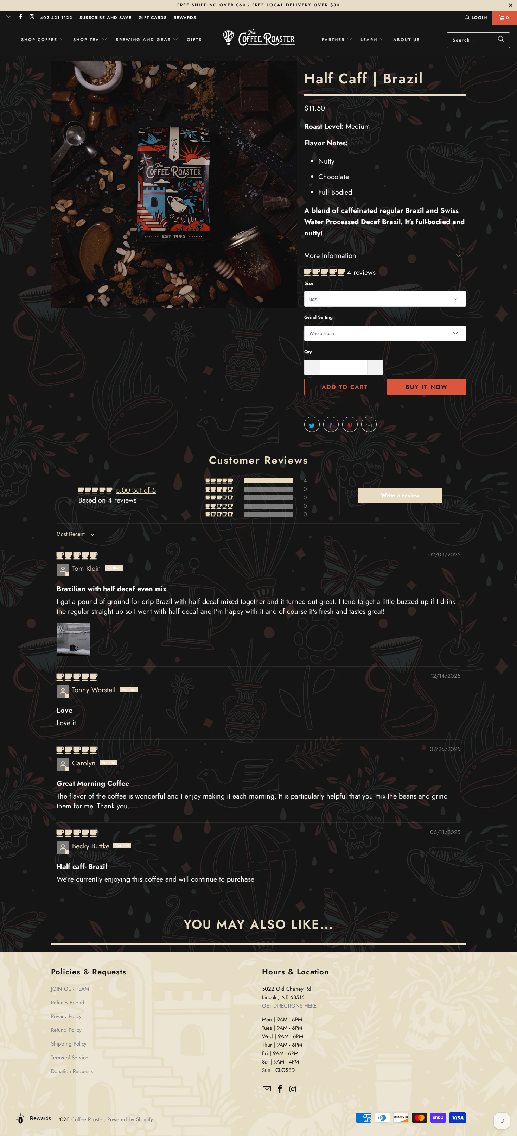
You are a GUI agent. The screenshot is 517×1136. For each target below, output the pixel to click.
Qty (308, 351)
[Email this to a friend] (369, 424)
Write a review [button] (400, 495)
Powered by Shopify (130, 1119)
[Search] (501, 40)
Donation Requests (72, 1071)
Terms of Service (69, 1057)
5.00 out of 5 (136, 490)
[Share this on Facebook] (331, 424)
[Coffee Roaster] (259, 40)
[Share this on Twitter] (312, 424)
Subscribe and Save (105, 17)
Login (479, 17)
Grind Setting (318, 317)
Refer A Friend (67, 1002)
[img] (77, 556)
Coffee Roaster (87, 1119)
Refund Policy (66, 1030)
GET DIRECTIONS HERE (289, 1006)
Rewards (185, 17)
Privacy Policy (66, 1016)
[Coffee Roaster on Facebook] (20, 17)
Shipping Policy (69, 1044)
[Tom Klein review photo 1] (73, 639)
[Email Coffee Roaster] (8, 17)
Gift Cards (153, 17)
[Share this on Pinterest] (350, 424)
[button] (43, 40)
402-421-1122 (56, 17)
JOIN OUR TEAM (70, 989)
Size (308, 283)
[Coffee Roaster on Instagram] (32, 17)
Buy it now (427, 387)
